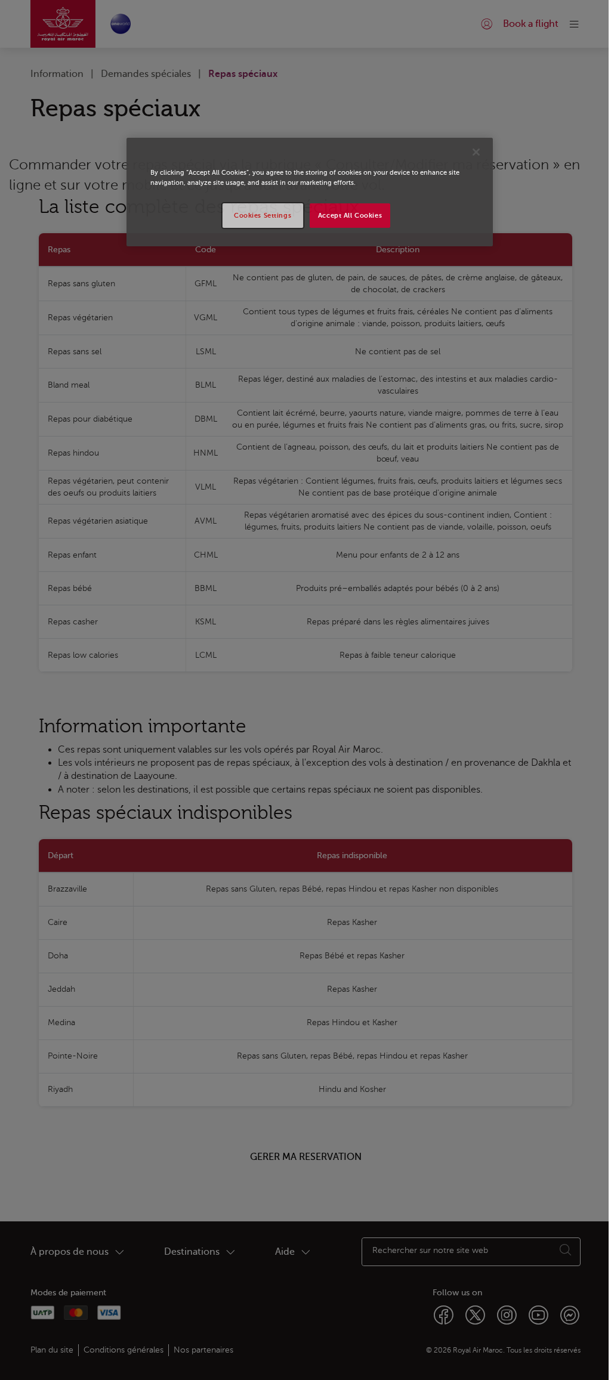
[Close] (476, 152)
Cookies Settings (262, 215)
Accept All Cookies (350, 215)
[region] (309, 192)
